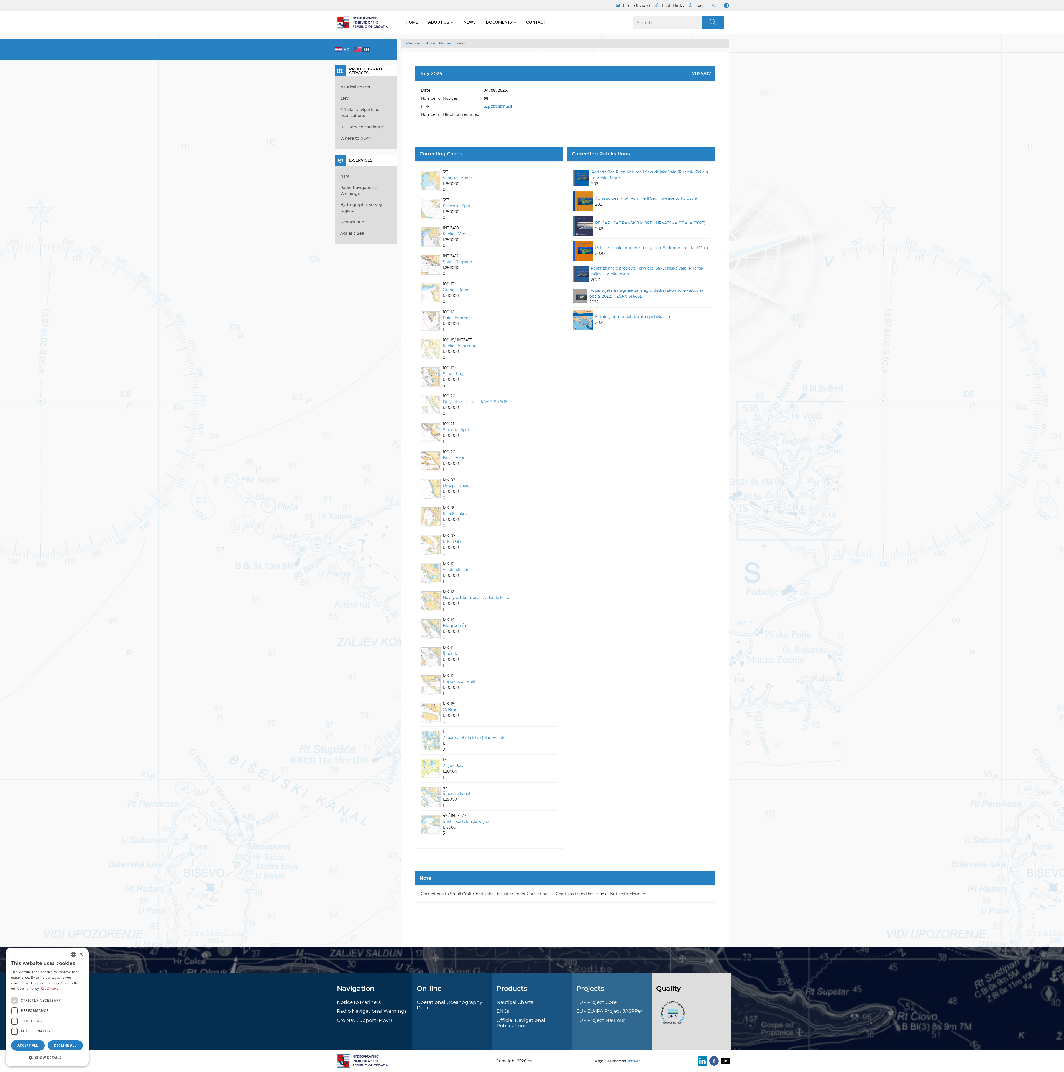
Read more (49, 988)
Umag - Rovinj (457, 485)
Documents (499, 22)
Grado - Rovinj (456, 289)
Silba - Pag (453, 373)
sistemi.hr (634, 1061)
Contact (535, 22)
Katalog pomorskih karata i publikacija (632, 316)
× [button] (81, 954)
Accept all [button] (27, 1045)
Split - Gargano (457, 261)
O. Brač (450, 709)
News (469, 22)
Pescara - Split (456, 205)
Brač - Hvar (454, 457)
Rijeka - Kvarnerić (459, 345)
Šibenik (450, 653)
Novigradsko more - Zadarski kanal (476, 597)
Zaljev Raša (453, 765)
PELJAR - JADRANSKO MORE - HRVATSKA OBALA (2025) (650, 223)
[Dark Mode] (725, 5)
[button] (47, 1057)
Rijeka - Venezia (458, 233)
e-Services (413, 43)
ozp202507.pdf (498, 106)
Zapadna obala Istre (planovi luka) (475, 737)
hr (346, 49)
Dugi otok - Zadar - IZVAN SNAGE (475, 401)
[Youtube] (725, 1061)
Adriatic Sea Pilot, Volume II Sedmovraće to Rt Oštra (646, 198)
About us (439, 22)
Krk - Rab (452, 541)
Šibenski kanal (456, 793)
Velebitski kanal (458, 569)
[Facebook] (713, 1061)
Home (412, 22)
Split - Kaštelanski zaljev (466, 821)
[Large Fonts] (714, 5)
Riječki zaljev (455, 513)
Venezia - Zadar (457, 177)
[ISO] (671, 1015)
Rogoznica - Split (459, 681)
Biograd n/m (455, 625)
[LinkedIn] (701, 1061)
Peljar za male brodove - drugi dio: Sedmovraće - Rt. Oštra (651, 247)
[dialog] (47, 1007)
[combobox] (73, 954)
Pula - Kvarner (456, 317)
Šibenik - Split (456, 429)
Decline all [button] (65, 1045)
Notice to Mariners (439, 43)
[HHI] (365, 22)
